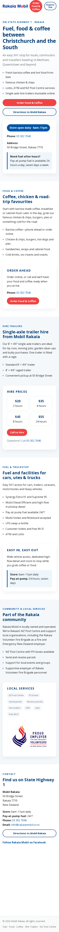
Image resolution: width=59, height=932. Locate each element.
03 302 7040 (23, 136)
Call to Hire (17, 432)
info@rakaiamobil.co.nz (25, 825)
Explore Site (50, 6)
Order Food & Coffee (36, 6)
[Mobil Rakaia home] (15, 6)
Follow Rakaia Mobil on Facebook (24, 842)
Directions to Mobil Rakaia (29, 112)
